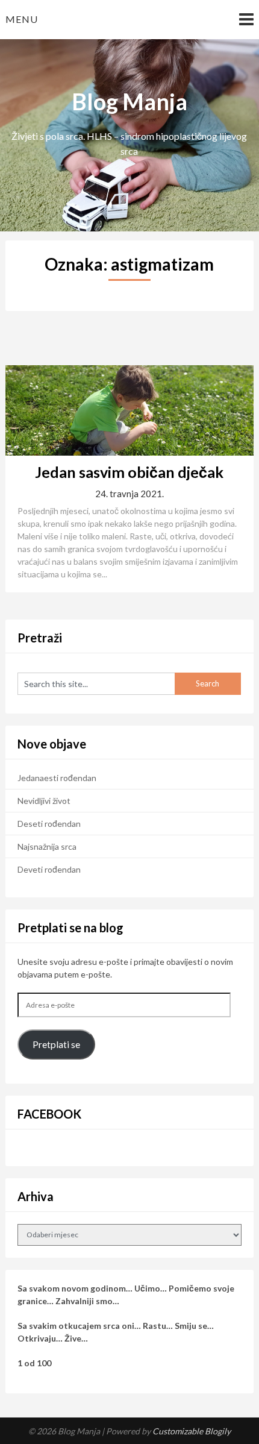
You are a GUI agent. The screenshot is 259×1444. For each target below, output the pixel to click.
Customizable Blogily (191, 1431)
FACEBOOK (49, 1114)
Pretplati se (56, 1044)
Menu (21, 19)
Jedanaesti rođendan (56, 778)
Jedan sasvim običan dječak (129, 472)
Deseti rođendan (49, 823)
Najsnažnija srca (46, 846)
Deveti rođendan (49, 869)
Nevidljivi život (43, 801)
